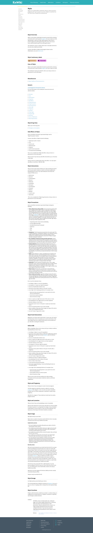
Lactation (31, 110)
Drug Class (31, 99)
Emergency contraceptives (34, 128)
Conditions (58, 2)
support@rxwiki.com (36, 510)
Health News (43, 2)
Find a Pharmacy (34, 2)
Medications (51, 2)
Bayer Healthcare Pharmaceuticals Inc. (36, 81)
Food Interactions (32, 105)
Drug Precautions (32, 104)
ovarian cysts (40, 50)
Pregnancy (31, 108)
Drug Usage (31, 112)
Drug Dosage (31, 113)
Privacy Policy (43, 525)
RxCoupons (65, 2)
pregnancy (44, 39)
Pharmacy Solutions (74, 2)
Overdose (31, 115)
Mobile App (43, 520)
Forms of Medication (33, 117)
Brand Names (31, 97)
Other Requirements (33, 118)
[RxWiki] (17, 2)
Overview (31, 94)
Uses (30, 95)
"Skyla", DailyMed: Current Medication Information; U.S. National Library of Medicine (48, 513)
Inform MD (31, 107)
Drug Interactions (32, 102)
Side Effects (31, 100)
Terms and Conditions (45, 524)
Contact (42, 527)
